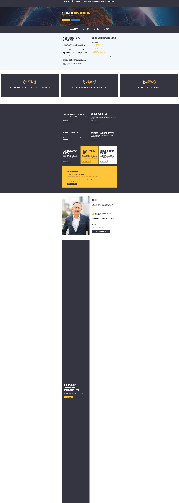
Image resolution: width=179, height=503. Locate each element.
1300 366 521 (105, 157)
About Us (111, 5)
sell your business (71, 63)
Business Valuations (98, 5)
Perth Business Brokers (97, 51)
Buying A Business (84, 5)
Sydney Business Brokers (97, 53)
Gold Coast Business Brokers (98, 48)
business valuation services (78, 57)
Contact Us (115, 5)
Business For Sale (64, 5)
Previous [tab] (2, 87)
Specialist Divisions (71, 5)
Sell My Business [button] (85, 161)
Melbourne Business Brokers (98, 49)
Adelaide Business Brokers (98, 44)
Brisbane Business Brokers (98, 45)
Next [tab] (177, 87)
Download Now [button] (65, 120)
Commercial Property (105, 5)
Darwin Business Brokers (97, 47)
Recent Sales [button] (93, 138)
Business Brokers (78, 5)
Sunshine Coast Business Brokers (99, 52)
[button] (79, 2)
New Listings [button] (102, 161)
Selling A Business (91, 5)
